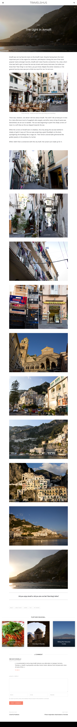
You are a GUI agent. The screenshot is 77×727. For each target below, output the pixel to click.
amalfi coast (18, 607)
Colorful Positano (14, 714)
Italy (38, 25)
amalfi (11, 607)
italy (30, 607)
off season (36, 607)
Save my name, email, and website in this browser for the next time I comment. (30, 698)
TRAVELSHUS (38, 2)
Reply (18, 670)
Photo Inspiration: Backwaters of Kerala (56, 714)
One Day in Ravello (15, 659)
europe (25, 607)
